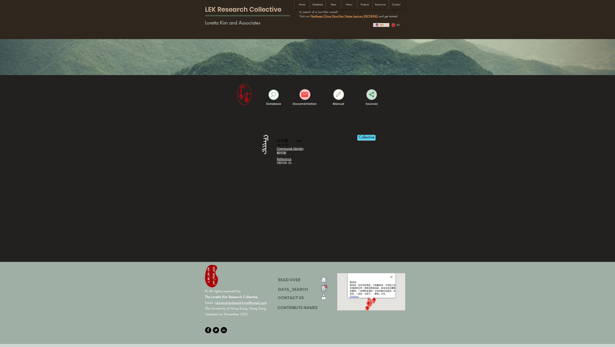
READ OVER (289, 280)
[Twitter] (216, 330)
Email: (236, 303)
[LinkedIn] (224, 330)
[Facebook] (208, 330)
